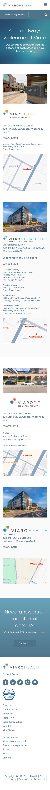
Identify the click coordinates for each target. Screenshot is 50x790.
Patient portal (10, 737)
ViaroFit (7, 726)
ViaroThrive (9, 730)
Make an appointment (15, 15)
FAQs (5, 754)
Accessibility (40, 779)
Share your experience (15, 745)
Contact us (25, 643)
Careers (7, 758)
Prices (6, 749)
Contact (7, 705)
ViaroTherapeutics (12, 722)
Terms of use (25, 779)
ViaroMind (8, 718)
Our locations (10, 709)
